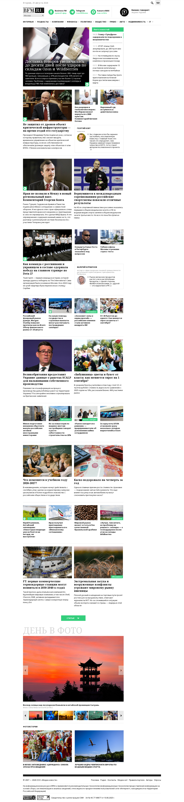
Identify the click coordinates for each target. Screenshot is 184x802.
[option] (73, 669)
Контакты (112, 780)
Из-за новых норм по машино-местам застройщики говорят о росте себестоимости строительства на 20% (60, 429)
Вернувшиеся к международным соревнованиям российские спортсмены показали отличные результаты (97, 198)
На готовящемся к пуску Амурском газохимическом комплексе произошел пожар (106, 58)
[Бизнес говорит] (85, 407)
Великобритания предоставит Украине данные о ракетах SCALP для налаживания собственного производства (47, 379)
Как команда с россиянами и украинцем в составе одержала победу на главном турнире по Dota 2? (45, 268)
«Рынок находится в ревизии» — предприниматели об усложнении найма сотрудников (85, 428)
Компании (58, 21)
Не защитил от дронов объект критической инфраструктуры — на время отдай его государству (46, 127)
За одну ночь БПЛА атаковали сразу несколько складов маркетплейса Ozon (110, 427)
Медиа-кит (123, 780)
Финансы (72, 21)
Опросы (157, 780)
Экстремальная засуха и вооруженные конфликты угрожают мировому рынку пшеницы (94, 586)
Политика (86, 21)
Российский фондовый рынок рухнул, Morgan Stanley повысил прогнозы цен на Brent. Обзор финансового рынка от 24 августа (34, 323)
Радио (103, 780)
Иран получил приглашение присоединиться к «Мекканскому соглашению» (58, 527)
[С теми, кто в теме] (34, 506)
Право (113, 21)
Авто (122, 21)
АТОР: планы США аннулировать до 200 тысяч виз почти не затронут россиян (107, 49)
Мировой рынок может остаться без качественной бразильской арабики (85, 526)
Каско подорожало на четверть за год (98, 481)
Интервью (28, 21)
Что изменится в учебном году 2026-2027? (45, 481)
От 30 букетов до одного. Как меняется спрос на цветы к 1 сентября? (111, 319)
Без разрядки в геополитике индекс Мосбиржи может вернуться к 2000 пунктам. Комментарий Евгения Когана (86, 114)
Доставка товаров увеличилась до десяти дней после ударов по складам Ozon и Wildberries (55, 65)
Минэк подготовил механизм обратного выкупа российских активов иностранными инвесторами (33, 429)
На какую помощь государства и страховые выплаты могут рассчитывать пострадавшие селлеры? (59, 321)
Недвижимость (137, 21)
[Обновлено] (85, 299)
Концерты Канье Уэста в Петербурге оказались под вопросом (86, 250)
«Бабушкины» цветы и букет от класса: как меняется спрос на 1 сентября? (96, 377)
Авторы (149, 780)
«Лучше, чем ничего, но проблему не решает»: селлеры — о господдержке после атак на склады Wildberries (111, 528)
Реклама (95, 780)
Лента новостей (101, 29)
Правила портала (136, 780)
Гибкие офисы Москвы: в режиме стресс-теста (109, 249)
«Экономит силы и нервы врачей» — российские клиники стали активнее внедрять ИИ (84, 320)
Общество (100, 21)
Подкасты (43, 21)
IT (150, 21)
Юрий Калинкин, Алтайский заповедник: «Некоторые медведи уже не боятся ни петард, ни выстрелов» (34, 529)
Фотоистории (30, 726)
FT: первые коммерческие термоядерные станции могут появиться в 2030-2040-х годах (45, 584)
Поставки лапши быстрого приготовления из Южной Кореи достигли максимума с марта (107, 79)
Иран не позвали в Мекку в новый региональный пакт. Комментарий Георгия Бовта (47, 197)
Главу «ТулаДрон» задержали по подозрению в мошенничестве (107, 37)
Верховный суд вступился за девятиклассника (109, 109)
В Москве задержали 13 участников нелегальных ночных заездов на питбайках (106, 68)
